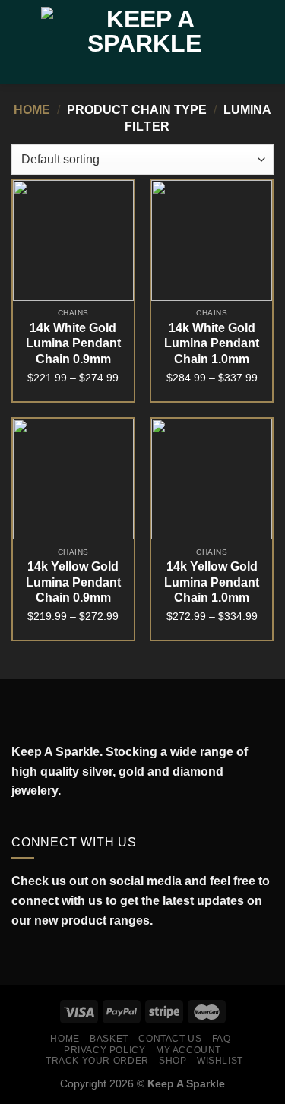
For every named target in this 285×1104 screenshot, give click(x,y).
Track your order (97, 1060)
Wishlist (220, 1060)
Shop (172, 1060)
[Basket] (266, 42)
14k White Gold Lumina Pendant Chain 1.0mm (211, 343)
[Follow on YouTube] (86, 956)
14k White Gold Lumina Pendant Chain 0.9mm (73, 343)
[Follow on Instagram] (36, 956)
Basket (109, 1038)
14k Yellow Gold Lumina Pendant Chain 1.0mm (211, 582)
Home (32, 109)
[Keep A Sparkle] (144, 42)
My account (188, 1050)
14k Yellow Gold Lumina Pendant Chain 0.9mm (73, 582)
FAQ (221, 1038)
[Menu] (20, 41)
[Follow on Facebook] (19, 956)
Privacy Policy (105, 1050)
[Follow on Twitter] (53, 956)
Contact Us (169, 1038)
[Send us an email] (70, 956)
